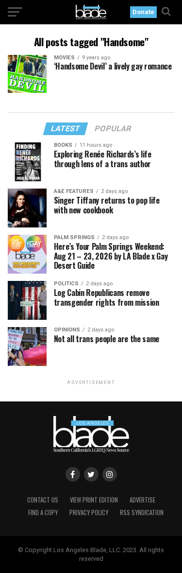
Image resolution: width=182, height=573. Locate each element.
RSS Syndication (142, 512)
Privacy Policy (88, 512)
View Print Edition (94, 499)
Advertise (142, 499)
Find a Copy (43, 512)
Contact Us (42, 499)
